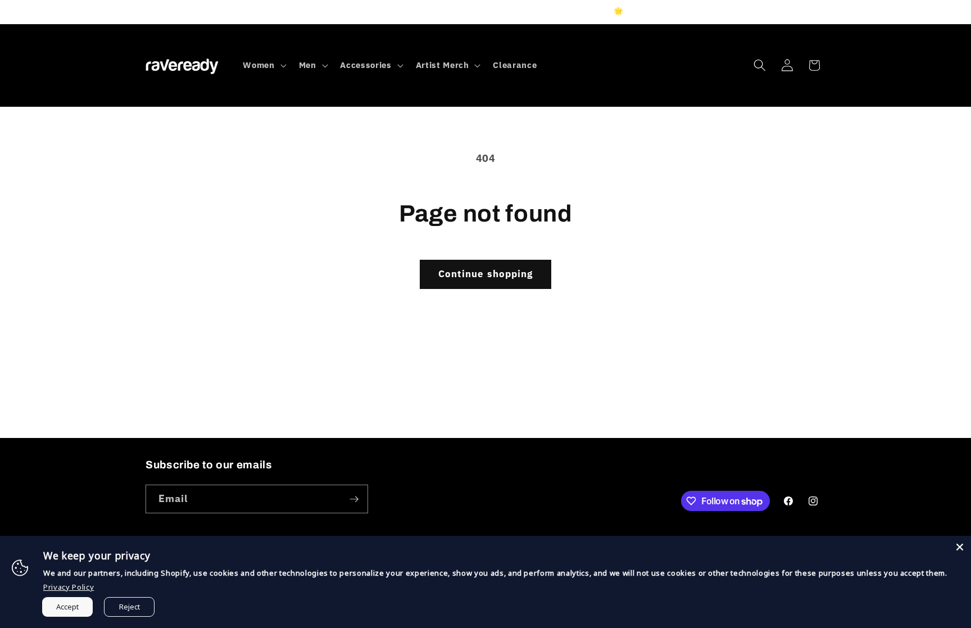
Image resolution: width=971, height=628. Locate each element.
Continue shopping (485, 274)
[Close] (959, 547)
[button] (263, 65)
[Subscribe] (354, 499)
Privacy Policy (68, 587)
